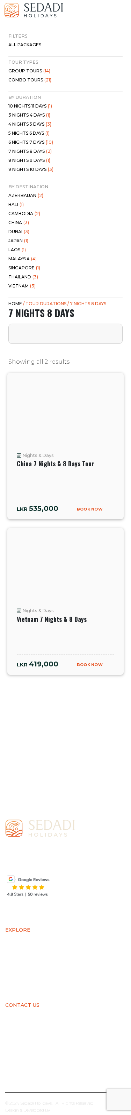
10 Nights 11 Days (30, 106)
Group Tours (29, 70)
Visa (11, 951)
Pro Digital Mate (67, 1110)
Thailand (23, 276)
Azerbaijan (25, 195)
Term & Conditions (33, 984)
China (18, 222)
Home (15, 303)
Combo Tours (29, 79)
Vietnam (22, 285)
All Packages (24, 44)
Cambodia (24, 213)
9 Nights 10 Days (30, 169)
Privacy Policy (27, 973)
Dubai (18, 231)
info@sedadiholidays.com (47, 1069)
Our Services (24, 962)
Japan (18, 240)
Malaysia (22, 258)
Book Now (90, 509)
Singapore (24, 267)
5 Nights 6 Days (29, 133)
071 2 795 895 (32, 1051)
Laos (17, 249)
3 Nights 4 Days (29, 115)
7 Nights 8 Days (30, 151)
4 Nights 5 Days (29, 124)
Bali (16, 204)
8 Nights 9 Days (29, 160)
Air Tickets (21, 941)
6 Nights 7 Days (30, 142)
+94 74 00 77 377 (52, 1042)
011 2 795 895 (70, 1051)
